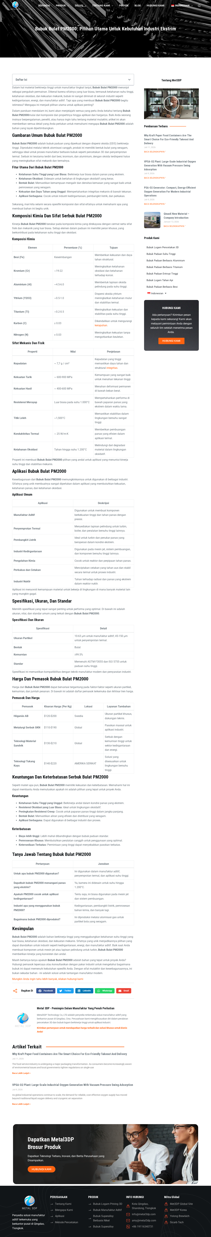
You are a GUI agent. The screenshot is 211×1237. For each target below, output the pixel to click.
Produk (61, 5)
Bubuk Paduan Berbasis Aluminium (166, 260)
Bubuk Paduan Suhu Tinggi (161, 253)
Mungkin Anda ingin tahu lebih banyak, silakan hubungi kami (47, 979)
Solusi (79, 5)
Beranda (44, 5)
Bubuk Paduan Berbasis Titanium (165, 267)
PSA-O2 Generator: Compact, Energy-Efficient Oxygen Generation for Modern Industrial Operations (170, 191)
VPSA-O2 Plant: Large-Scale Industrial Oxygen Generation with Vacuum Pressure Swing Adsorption (72, 1085)
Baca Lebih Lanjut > (21, 1073)
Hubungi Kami (155, 5)
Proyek (124, 5)
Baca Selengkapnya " (155, 152)
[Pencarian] (199, 6)
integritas (111, 367)
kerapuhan (101, 325)
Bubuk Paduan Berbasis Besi (162, 286)
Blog (138, 5)
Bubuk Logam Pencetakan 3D (163, 247)
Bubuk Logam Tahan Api (160, 280)
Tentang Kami (101, 5)
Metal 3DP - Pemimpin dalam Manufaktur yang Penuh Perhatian (75, 1008)
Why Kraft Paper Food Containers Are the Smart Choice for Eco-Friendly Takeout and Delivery (69, 1054)
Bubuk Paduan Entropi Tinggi (162, 273)
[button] (129, 79)
